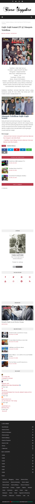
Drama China (17, 429)
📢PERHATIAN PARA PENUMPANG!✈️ (11, 385)
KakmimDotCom (6, 399)
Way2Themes (16, 501)
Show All (4, 411)
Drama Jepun (25, 482)
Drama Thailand (17, 440)
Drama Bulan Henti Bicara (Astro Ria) (18, 340)
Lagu (26, 490)
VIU (28, 495)
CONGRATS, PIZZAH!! (7, 378)
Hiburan (30, 487)
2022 (17, 466)
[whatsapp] (13, 281)
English (18, 487)
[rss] (29, 281)
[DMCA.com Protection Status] (17, 267)
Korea (21, 490)
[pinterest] (22, 1)
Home (3, 22)
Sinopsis (5, 495)
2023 (17, 464)
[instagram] (19, 1)
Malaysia (5, 493)
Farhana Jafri (5, 383)
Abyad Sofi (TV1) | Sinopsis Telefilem (17, 175)
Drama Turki (17, 443)
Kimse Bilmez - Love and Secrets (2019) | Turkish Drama (20, 355)
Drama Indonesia (17, 432)
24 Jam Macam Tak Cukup (9, 401)
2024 (17, 461)
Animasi (5, 479)
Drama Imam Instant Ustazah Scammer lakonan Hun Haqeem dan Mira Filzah (18, 137)
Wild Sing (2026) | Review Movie (16, 347)
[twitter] (16, 1)
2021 (17, 469)
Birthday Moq (5, 408)
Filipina (24, 487)
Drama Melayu (17, 437)
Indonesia (9, 490)
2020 (17, 472)
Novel (15, 493)
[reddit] (21, 281)
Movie (17, 446)
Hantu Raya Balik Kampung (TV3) (17, 161)
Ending (12, 487)
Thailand (18, 495)
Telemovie (17, 448)
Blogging (11, 479)
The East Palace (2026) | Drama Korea (18, 362)
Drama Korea (17, 435)
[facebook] (13, 1)
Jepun (16, 490)
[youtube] (5, 281)
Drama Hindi (6, 482)
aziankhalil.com (6, 406)
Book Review (17, 427)
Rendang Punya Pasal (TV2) (15, 168)
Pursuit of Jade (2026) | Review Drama (13, 322)
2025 (17, 458)
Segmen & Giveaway (24, 493)
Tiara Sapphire (6, 33)
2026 (17, 455)
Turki (24, 495)
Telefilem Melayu (10, 22)
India (4, 490)
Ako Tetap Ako (6, 376)
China (17, 479)
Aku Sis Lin (4, 390)
